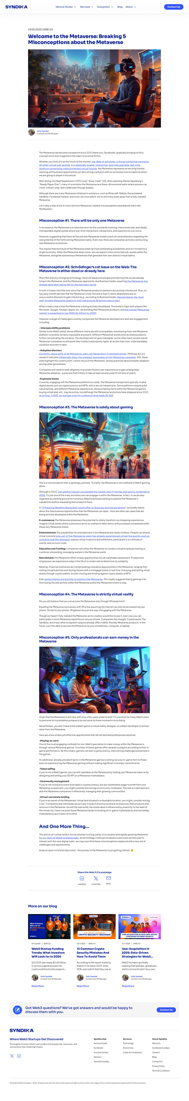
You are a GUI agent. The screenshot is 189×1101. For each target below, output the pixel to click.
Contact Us (173, 6)
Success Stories (101, 1052)
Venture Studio (64, 6)
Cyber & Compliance (132, 1052)
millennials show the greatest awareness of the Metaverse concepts (97, 357)
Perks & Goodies (101, 1061)
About (129, 6)
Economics (128, 1047)
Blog (120, 6)
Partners (97, 1057)
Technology (128, 1043)
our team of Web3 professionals (60, 837)
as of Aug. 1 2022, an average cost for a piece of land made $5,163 (75, 395)
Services (85, 6)
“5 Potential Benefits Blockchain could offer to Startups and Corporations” (83, 507)
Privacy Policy (158, 1066)
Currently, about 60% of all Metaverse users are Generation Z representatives (82, 353)
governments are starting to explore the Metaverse (74, 579)
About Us (156, 1043)
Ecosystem (103, 6)
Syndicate (98, 1047)
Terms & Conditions (161, 1070)
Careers (156, 1052)
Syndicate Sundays (161, 1047)
